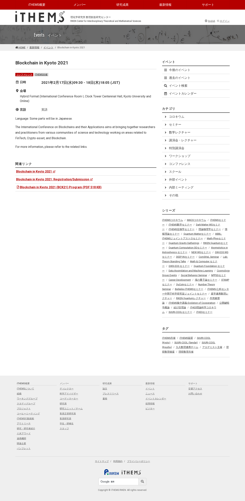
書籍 (105, 398)
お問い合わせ (195, 393)
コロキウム (176, 116)
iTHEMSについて (25, 388)
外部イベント (178, 179)
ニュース (150, 393)
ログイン (225, 21)
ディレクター (67, 388)
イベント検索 (178, 85)
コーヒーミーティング (28, 413)
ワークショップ (179, 156)
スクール (175, 172)
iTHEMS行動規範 (25, 418)
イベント (48, 47)
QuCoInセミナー (185, 284)
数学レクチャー (179, 132)
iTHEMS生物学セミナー (181, 229)
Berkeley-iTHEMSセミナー (189, 289)
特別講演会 (176, 148)
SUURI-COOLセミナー (180, 312)
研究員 (63, 403)
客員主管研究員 (68, 413)
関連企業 (21, 443)
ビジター (150, 408)
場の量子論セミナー (206, 279)
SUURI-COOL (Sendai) (186, 342)
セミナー (175, 124)
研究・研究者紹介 (26, 428)
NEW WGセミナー (201, 252)
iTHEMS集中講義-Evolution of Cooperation (192, 302)
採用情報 (150, 403)
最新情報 (165, 5)
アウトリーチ (24, 423)
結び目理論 (180, 307)
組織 (19, 393)
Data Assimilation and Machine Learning (191, 270)
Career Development (180, 279)
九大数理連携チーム (187, 347)
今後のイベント (179, 70)
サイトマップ (102, 461)
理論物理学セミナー (209, 229)
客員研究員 (65, 418)
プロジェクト (24, 408)
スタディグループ (26, 403)
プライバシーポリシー (138, 461)
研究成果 (122, 5)
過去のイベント (179, 78)
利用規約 (117, 461)
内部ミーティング (181, 187)
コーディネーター (69, 398)
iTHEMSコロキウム (172, 220)
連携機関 (21, 438)
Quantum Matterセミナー (197, 233)
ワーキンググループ (27, 398)
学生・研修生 (67, 423)
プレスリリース (111, 393)
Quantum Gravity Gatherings (184, 243)
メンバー (80, 5)
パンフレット (24, 448)
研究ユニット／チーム (71, 408)
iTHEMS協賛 (186, 337)
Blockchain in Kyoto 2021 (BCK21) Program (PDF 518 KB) (60, 187)
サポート (208, 5)
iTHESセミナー (204, 312)
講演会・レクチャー (183, 140)
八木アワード (24, 433)
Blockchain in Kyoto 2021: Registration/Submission (52, 179)
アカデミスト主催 (212, 347)
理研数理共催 (186, 351)
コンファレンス (24, 74)
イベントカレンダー (183, 93)
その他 (173, 195)
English (211, 21)
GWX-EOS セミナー (179, 266)
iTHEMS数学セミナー (180, 224)
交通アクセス (195, 388)
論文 (105, 388)
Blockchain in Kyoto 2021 (34, 171)
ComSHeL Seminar (209, 256)
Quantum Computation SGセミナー (188, 247)
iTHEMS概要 (36, 5)
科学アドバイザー (69, 393)
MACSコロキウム (196, 220)
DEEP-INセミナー (185, 256)
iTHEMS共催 (41, 74)
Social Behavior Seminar (194, 275)
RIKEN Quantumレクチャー (191, 298)
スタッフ (64, 428)
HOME (21, 47)
